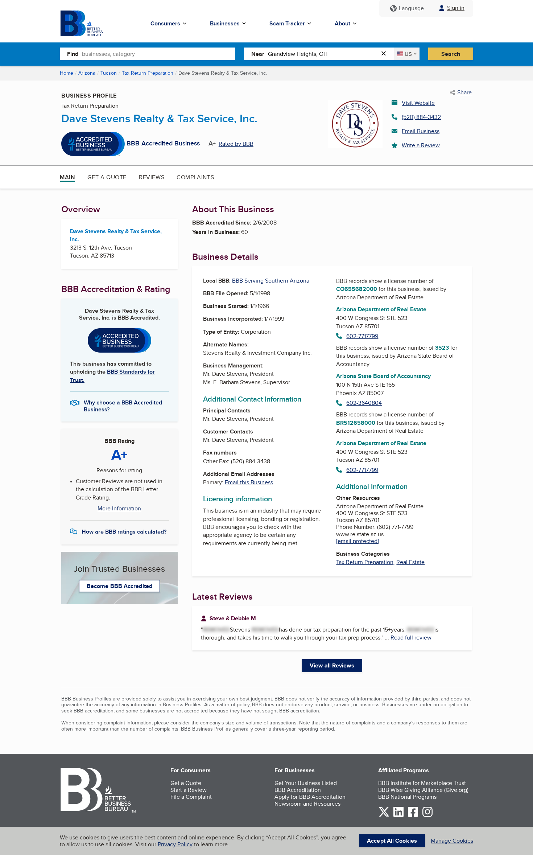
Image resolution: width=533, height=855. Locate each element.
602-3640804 (364, 402)
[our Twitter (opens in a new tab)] (384, 815)
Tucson (108, 73)
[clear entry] (385, 54)
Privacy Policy (175, 844)
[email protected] (357, 541)
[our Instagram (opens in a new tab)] (427, 815)
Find (72, 54)
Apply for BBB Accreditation (310, 797)
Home (66, 73)
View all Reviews (332, 665)
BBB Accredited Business (163, 144)
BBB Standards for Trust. (112, 375)
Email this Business (249, 482)
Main (67, 177)
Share (464, 92)
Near (257, 54)
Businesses (225, 23)
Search (450, 54)
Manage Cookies (452, 840)
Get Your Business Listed (305, 783)
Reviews (151, 177)
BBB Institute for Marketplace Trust (422, 783)
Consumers (165, 23)
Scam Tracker (287, 23)
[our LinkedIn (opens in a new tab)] (398, 815)
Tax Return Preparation (147, 73)
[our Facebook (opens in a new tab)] (413, 815)
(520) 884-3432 (421, 117)
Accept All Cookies (392, 840)
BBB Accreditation (297, 790)
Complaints (195, 177)
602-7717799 (362, 336)
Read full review (411, 637)
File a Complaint (191, 797)
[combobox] (158, 53)
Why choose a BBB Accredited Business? (123, 405)
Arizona (86, 73)
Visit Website (418, 102)
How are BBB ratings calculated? (124, 531)
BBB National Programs (407, 797)
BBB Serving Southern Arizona (270, 280)
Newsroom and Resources (307, 803)
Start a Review (188, 790)
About (342, 23)
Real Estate (410, 562)
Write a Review (421, 145)
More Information (119, 509)
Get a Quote (107, 177)
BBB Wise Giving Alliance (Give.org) (423, 790)
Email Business (420, 131)
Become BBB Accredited (119, 586)
